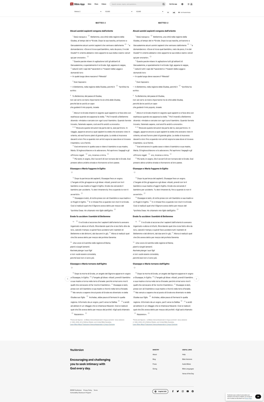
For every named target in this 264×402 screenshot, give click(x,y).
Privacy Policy (87, 390)
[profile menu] (190, 4)
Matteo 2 (77, 11)
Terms (96, 390)
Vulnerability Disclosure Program (80, 392)
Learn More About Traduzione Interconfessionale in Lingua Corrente (92, 324)
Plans (96, 4)
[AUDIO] (168, 12)
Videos (103, 4)
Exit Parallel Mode (185, 12)
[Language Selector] (182, 4)
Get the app (173, 4)
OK (258, 396)
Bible (89, 4)
